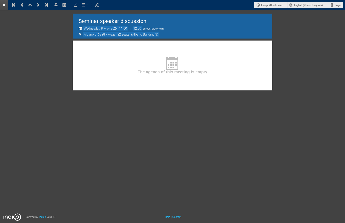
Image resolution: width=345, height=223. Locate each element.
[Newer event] (38, 5)
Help (167, 217)
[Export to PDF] (75, 5)
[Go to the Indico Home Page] (4, 5)
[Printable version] (56, 5)
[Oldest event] (14, 5)
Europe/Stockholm (271, 5)
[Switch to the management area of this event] (97, 5)
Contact (176, 217)
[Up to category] (30, 5)
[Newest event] (46, 5)
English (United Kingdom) (308, 5)
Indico (42, 217)
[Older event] (22, 5)
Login (338, 5)
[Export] (65, 5)
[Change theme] (85, 5)
